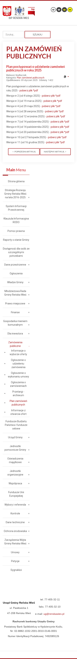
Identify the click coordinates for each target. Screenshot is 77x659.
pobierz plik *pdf (29, 90)
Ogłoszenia (16, 273)
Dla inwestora (15, 333)
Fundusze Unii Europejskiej (16, 494)
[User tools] (66, 76)
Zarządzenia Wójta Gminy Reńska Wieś (15, 541)
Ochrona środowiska (15, 531)
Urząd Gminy (15, 437)
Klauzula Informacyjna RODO (16, 220)
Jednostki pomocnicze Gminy (15, 448)
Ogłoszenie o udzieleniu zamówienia (18, 364)
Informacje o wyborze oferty (18, 352)
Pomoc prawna (16, 231)
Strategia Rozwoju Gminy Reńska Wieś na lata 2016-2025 (15, 194)
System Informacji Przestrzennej (16, 208)
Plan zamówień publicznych (30, 77)
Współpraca (15, 483)
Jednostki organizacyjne (15, 473)
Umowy (15, 552)
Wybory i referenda (15, 504)
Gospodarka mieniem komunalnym (15, 323)
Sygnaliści (16, 570)
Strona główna (16, 181)
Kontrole (15, 513)
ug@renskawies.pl (54, 613)
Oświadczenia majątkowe (15, 460)
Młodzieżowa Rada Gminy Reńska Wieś (15, 293)
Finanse (15, 312)
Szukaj (37, 34)
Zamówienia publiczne (15, 344)
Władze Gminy (15, 282)
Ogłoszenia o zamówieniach (18, 384)
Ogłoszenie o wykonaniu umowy (18, 375)
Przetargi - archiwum (18, 393)
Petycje (15, 561)
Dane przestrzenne (15, 264)
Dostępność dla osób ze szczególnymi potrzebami (16, 252)
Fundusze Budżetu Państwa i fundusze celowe (16, 425)
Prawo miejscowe (15, 303)
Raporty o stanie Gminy (16, 239)
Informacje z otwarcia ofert (18, 412)
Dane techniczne (15, 522)
